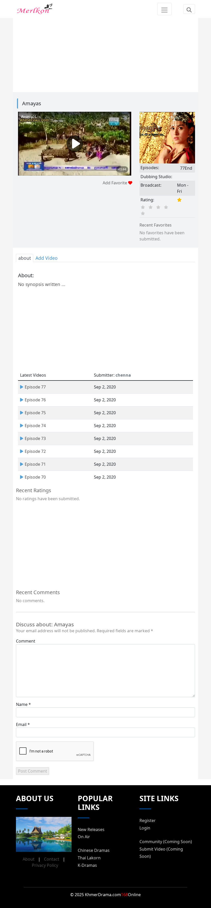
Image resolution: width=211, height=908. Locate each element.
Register (147, 820)
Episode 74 (35, 425)
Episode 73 (35, 438)
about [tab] (24, 258)
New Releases (91, 829)
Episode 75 (35, 413)
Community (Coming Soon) (165, 841)
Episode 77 (35, 387)
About (28, 859)
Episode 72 (35, 451)
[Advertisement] (105, 54)
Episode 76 (35, 400)
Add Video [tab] (47, 258)
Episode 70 (35, 477)
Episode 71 (35, 464)
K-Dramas (87, 865)
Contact (51, 859)
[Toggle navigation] (164, 9)
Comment (25, 641)
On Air (84, 837)
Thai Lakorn (89, 858)
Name (22, 704)
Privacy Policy (45, 865)
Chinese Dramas (94, 850)
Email (21, 724)
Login (144, 828)
